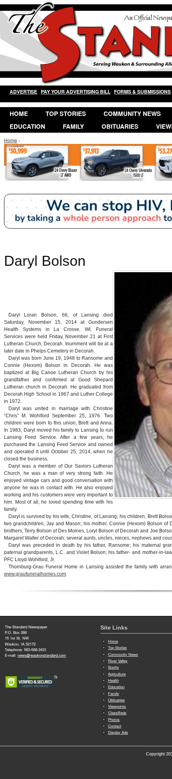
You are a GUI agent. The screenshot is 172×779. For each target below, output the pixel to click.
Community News (132, 113)
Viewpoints (117, 706)
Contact (114, 726)
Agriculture (117, 674)
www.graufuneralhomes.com (35, 574)
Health (113, 680)
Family (73, 126)
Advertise (23, 91)
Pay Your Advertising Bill (75, 91)
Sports (113, 667)
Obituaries (120, 126)
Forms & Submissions (142, 91)
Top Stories (66, 113)
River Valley (118, 660)
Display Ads (118, 732)
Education (27, 126)
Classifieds (117, 712)
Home (19, 113)
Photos (114, 719)
